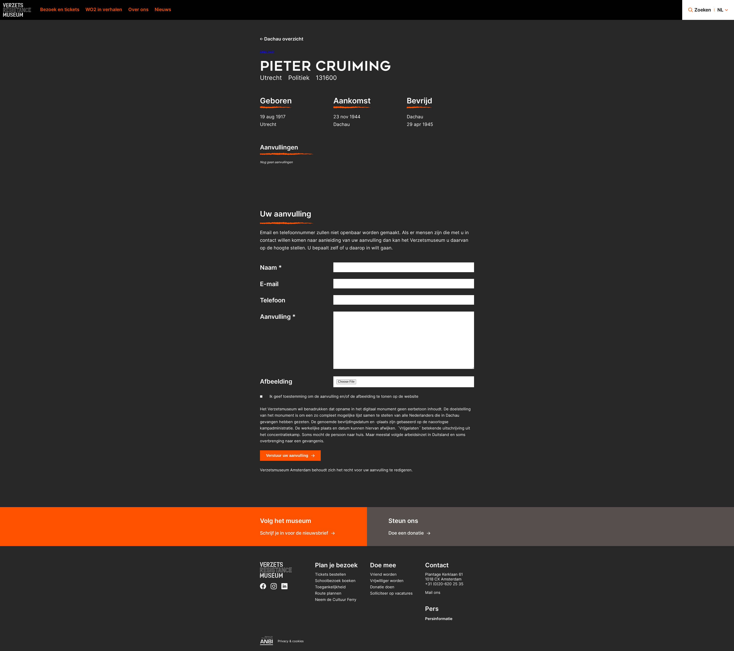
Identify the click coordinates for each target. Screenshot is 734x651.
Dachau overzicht (283, 39)
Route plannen (328, 593)
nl (720, 10)
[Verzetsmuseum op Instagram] (275, 586)
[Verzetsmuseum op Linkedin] (286, 586)
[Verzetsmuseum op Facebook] (264, 586)
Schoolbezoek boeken (335, 580)
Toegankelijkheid (330, 587)
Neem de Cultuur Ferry (335, 599)
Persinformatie (438, 618)
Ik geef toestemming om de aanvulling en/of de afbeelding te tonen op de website (344, 396)
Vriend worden (383, 574)
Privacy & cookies (291, 641)
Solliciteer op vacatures (391, 593)
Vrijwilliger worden (387, 580)
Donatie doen (382, 587)
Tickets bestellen (330, 574)
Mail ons (432, 592)
